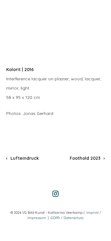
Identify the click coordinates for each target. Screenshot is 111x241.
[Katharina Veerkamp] (26, 17)
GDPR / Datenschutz (67, 218)
